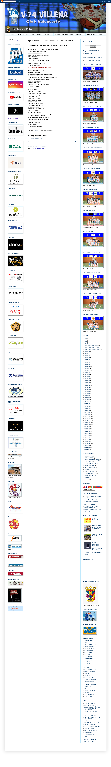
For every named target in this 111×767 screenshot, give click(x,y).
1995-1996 (87, 389)
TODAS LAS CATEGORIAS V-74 (92, 60)
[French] (87, 487)
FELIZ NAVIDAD (88, 456)
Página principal (11, 34)
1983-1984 (87, 367)
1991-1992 (87, 382)
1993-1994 (87, 386)
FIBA (85, 720)
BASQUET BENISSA (89, 646)
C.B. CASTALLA (88, 660)
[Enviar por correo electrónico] (45, 130)
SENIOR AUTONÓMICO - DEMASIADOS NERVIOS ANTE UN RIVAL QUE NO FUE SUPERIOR (97, 546)
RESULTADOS (88, 53)
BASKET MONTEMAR (90, 644)
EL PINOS (87, 675)
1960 (85, 340)
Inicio (54, 142)
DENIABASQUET (88, 673)
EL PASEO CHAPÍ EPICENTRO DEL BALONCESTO (96, 527)
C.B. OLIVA (87, 664)
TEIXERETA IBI (88, 696)
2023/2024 (87, 443)
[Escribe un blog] (47, 130)
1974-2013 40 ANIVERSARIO (91, 347)
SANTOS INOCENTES (90, 471)
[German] (90, 487)
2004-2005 (87, 407)
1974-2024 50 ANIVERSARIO (91, 349)
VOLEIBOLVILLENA (89, 741)
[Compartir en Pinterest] (51, 130)
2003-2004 (87, 405)
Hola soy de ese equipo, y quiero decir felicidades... (92, 497)
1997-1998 (87, 393)
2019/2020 (87, 435)
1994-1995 (87, 388)
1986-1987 (87, 372)
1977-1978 (87, 355)
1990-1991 (87, 380)
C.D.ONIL (86, 667)
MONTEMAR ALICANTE (90, 686)
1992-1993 (87, 384)
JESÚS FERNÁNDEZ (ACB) (91, 460)
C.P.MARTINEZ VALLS (90, 669)
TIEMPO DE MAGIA (89, 734)
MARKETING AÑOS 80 (90, 463)
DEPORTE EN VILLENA (90, 711)
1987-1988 (87, 374)
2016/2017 (87, 430)
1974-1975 (87, 343)
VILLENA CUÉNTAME (90, 740)
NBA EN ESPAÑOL (89, 728)
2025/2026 (87, 447)
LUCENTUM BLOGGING (90, 683)
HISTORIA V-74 (80, 34)
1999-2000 (87, 397)
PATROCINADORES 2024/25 (26, 34)
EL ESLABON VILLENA (90, 715)
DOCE (86, 713)
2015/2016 (87, 428)
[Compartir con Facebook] (50, 130)
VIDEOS (86, 477)
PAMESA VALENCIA (89, 690)
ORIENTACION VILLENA (90, 730)
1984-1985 (87, 368)
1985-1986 (87, 370)
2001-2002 (87, 401)
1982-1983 (87, 365)
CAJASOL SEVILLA (89, 671)
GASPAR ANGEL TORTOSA (91, 722)
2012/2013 (87, 422)
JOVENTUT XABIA (89, 677)
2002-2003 (87, 403)
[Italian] (92, 487)
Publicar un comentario (36, 138)
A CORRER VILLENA (89, 703)
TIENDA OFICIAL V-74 (90, 473)
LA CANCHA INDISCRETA (91, 679)
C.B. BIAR (87, 654)
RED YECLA (87, 692)
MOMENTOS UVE (89, 465)
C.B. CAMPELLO (88, 658)
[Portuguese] (95, 487)
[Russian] (98, 487)
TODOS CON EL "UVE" (90, 475)
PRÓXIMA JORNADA (89, 467)
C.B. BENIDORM (88, 650)
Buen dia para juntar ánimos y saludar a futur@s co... (91, 507)
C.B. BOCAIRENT (89, 656)
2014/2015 (87, 426)
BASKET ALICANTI (89, 642)
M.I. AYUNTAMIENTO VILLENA (92, 726)
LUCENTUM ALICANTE (90, 681)
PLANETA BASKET (89, 732)
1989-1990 (87, 378)
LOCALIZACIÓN (88, 461)
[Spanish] (101, 487)
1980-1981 (87, 361)
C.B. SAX (86, 665)
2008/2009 (87, 414)
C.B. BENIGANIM (88, 652)
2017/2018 (87, 432)
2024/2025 (87, 445)
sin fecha (86, 479)
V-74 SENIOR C (88, 738)
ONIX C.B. (87, 688)
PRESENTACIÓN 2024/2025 (44, 34)
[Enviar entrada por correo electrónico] (42, 130)
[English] (84, 487)
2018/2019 (87, 433)
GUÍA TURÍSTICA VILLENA (94, 34)
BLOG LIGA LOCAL (89, 648)
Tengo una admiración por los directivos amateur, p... (91, 503)
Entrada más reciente (33, 142)
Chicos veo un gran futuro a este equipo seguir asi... (92, 510)
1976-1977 (87, 353)
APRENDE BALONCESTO (91, 705)
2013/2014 (87, 424)
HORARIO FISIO (88, 458)
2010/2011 (36, 130)
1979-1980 (87, 359)
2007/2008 (87, 412)
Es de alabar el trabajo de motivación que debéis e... (91, 500)
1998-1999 (87, 395)
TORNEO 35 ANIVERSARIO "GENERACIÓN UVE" (97, 520)
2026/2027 (87, 449)
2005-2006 (87, 409)
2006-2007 (87, 411)
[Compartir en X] (48, 130)
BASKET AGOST (88, 641)
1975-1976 (87, 351)
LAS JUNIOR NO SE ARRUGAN (97, 535)
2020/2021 (87, 437)
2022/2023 (87, 441)
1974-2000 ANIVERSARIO (91, 345)
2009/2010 (87, 416)
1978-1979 (87, 357)
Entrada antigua (73, 142)
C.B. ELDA (87, 662)
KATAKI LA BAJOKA (89, 724)
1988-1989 (87, 376)
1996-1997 (87, 391)
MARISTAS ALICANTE (90, 685)
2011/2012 (87, 420)
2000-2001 (87, 399)
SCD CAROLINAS (89, 694)
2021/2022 (87, 439)
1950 (85, 338)
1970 (85, 342)
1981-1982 (87, 363)
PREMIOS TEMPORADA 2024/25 (64, 34)
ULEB (85, 736)
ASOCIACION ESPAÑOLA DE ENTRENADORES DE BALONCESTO (92, 709)
